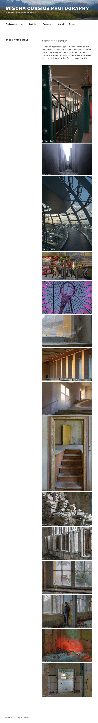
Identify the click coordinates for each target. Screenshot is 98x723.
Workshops (47, 24)
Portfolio (32, 24)
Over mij (60, 24)
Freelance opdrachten (14, 24)
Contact (72, 24)
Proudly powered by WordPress (17, 717)
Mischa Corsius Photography (47, 8)
